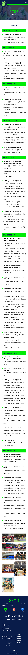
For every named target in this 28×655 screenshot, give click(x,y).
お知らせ (19, 640)
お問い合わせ (20, 642)
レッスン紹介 (7, 644)
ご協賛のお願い (7, 646)
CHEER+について (8, 636)
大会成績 (19, 638)
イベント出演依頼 (8, 642)
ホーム (5, 634)
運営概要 (19, 636)
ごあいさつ (20, 634)
